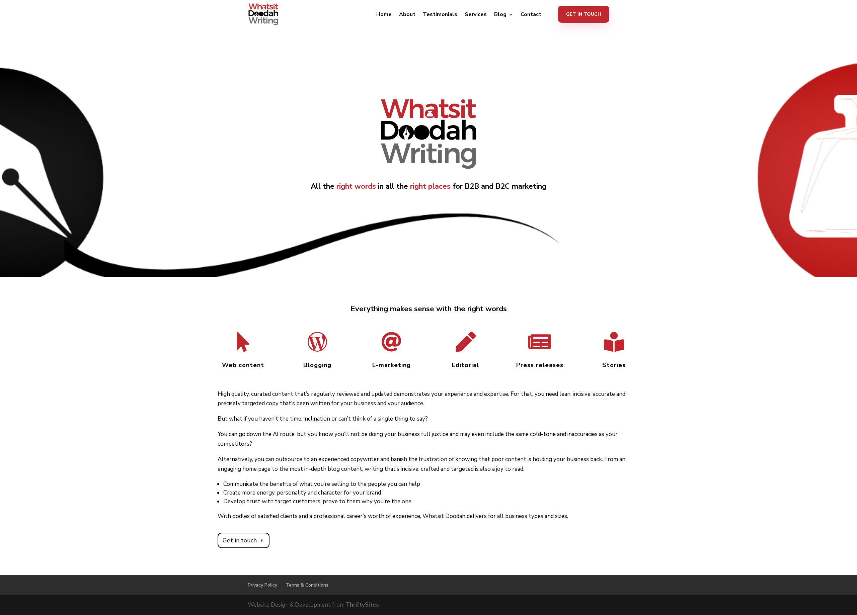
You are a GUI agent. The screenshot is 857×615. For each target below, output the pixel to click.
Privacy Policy (262, 585)
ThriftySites (362, 605)
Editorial (465, 365)
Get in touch (240, 540)
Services (476, 15)
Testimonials (440, 15)
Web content (243, 365)
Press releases (539, 365)
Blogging (317, 365)
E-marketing (391, 365)
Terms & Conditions (307, 585)
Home (384, 15)
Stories (614, 365)
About (407, 15)
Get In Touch (583, 14)
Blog (500, 15)
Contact (531, 15)
